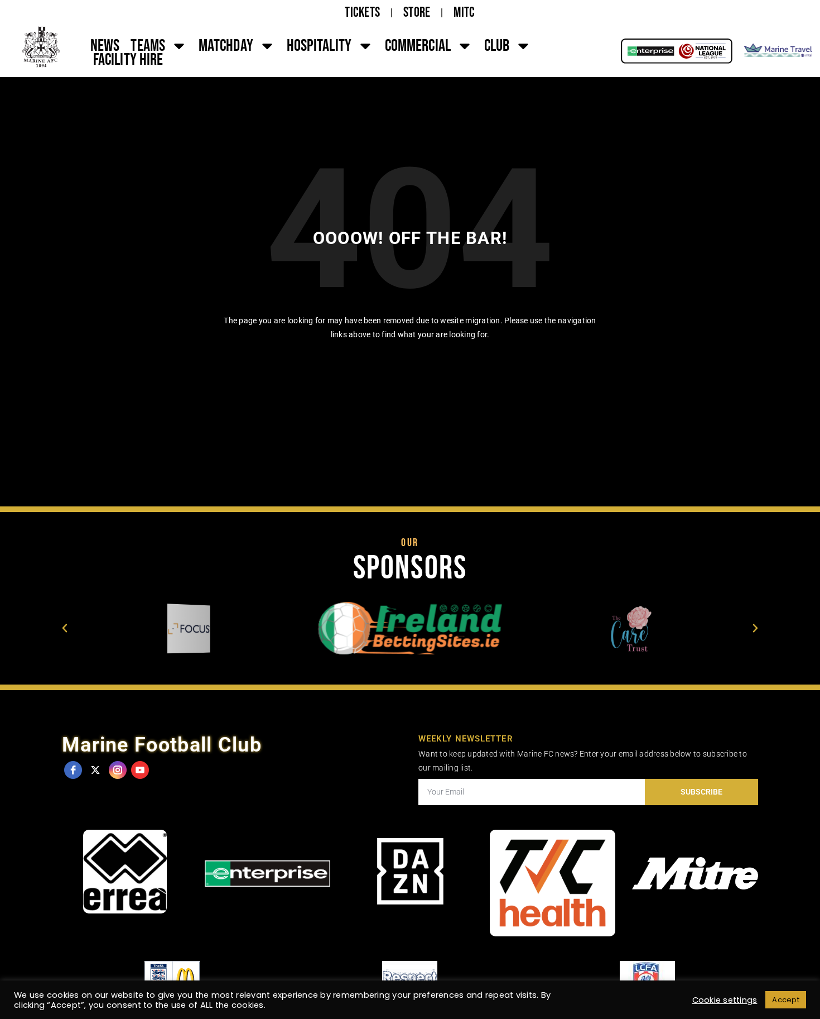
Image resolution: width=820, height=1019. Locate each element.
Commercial (418, 45)
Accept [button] (785, 999)
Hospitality (319, 45)
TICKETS (362, 12)
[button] (64, 628)
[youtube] (140, 770)
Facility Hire (128, 59)
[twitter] (95, 770)
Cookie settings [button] (725, 1000)
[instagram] (118, 770)
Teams (148, 45)
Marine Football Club (162, 745)
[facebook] (73, 770)
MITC (464, 12)
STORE (416, 12)
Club (496, 45)
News (104, 45)
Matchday (226, 45)
